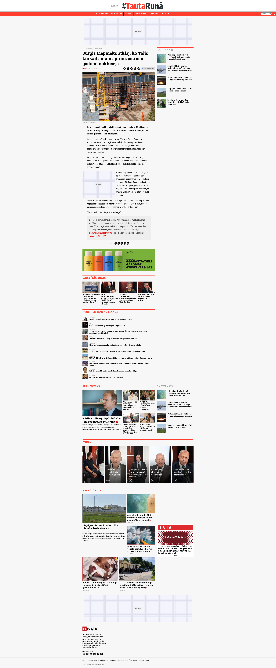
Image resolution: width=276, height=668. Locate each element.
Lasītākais (165, 50)
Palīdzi (165, 13)
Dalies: (111, 243)
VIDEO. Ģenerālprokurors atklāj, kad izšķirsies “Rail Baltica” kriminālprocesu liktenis (109, 299)
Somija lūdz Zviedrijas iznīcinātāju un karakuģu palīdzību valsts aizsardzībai (180, 68)
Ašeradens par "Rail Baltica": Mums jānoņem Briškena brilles (146, 297)
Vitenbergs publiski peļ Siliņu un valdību (106, 377)
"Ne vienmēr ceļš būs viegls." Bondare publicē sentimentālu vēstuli (130, 405)
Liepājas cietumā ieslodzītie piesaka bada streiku (180, 90)
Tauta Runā (89, 49)
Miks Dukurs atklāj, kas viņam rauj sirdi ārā (107, 326)
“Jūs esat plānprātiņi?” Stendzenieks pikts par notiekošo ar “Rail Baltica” (127, 298)
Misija (95, 660)
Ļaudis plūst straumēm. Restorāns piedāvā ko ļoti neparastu (178, 102)
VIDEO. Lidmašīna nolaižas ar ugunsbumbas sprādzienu (179, 78)
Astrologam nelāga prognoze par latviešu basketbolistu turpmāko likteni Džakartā (119, 364)
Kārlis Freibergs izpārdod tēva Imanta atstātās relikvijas (102, 420)
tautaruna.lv (86, 68)
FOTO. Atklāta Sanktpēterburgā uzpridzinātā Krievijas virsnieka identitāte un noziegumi (136, 585)
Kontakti (147, 660)
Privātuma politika (103, 660)
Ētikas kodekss (133, 660)
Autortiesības (124, 660)
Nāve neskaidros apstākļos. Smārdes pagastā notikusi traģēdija (115, 345)
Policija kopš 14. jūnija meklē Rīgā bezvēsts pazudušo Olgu (113, 371)
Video (87, 441)
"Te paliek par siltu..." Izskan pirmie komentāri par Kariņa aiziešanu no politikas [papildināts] (118, 332)
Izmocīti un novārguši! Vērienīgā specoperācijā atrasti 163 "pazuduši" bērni (99, 585)
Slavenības (102, 13)
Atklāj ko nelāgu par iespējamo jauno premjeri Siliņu (110, 319)
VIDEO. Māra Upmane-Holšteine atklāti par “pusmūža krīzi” (147, 427)
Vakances (141, 660)
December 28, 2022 (97, 236)
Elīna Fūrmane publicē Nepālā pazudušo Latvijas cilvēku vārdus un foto (140, 549)
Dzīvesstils (116, 13)
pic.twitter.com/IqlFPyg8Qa (100, 233)
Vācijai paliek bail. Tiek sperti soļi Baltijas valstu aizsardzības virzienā (178, 57)
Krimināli (153, 13)
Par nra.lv (84, 660)
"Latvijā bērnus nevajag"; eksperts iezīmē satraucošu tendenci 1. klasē (117, 351)
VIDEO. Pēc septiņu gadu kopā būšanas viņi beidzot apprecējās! (147, 405)
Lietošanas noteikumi (114, 660)
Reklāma (91, 660)
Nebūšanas (140, 13)
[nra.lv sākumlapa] (114, 6)
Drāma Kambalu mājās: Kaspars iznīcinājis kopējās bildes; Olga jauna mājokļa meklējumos (130, 429)
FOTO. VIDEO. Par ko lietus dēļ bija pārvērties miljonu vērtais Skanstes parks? (121, 358)
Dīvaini (128, 13)
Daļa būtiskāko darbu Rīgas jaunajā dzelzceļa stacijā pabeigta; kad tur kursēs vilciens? (91, 298)
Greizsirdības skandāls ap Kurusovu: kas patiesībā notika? (113, 339)
